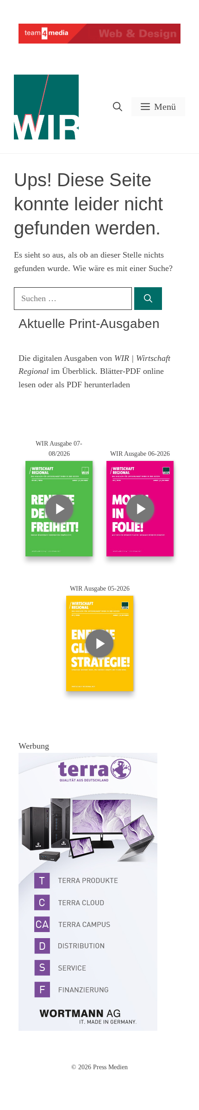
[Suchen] (148, 298)
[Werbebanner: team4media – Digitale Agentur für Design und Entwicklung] (99, 41)
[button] (117, 106)
